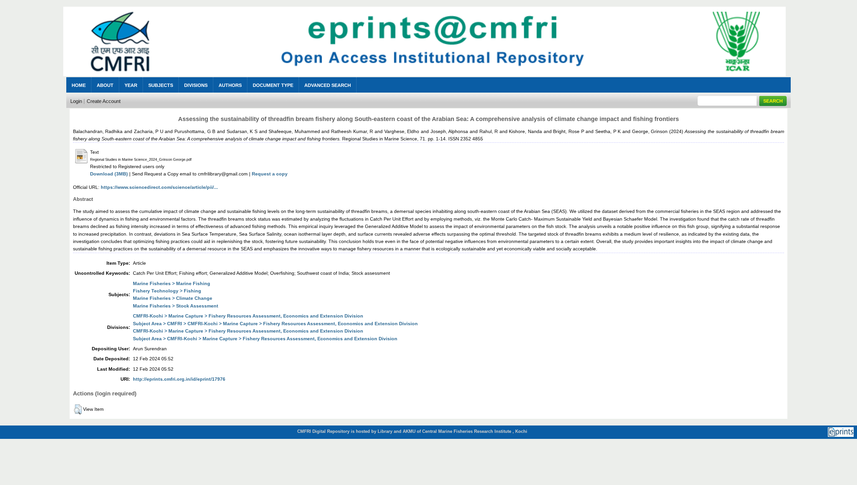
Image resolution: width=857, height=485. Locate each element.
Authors (230, 85)
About (105, 85)
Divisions (196, 85)
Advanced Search (327, 85)
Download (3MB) (109, 173)
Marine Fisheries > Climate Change (172, 298)
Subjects (160, 85)
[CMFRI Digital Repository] (424, 78)
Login (76, 101)
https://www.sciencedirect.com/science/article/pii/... (159, 187)
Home (79, 85)
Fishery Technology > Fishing (167, 290)
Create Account (104, 101)
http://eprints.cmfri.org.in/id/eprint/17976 (179, 379)
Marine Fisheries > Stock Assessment (175, 306)
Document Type (273, 85)
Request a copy (270, 173)
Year (131, 85)
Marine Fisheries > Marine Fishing (171, 283)
